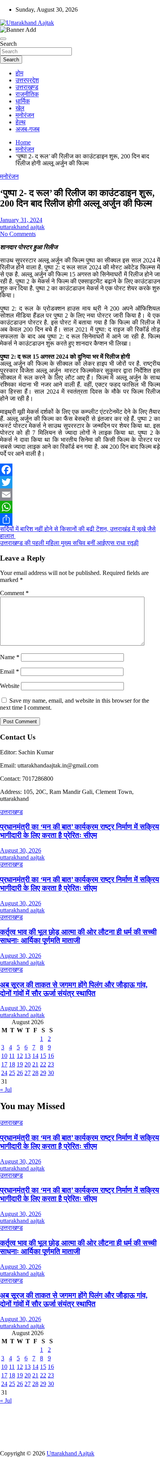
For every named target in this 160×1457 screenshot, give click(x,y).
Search (8, 43)
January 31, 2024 (21, 220)
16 (51, 1055)
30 (51, 1073)
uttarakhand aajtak (22, 227)
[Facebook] (80, 470)
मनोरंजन (25, 115)
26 (20, 1073)
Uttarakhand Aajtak (70, 1453)
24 (4, 1073)
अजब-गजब (28, 129)
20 (27, 1064)
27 (27, 1073)
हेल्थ (21, 122)
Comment (14, 593)
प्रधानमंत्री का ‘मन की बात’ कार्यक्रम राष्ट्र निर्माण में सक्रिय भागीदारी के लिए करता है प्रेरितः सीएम (79, 831)
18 (12, 1064)
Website (9, 685)
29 (43, 1073)
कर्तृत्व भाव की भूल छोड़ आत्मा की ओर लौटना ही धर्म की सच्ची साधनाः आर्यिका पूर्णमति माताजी (78, 936)
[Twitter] (80, 482)
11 (12, 1055)
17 (4, 1064)
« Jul (6, 1089)
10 (4, 1055)
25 (12, 1073)
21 (35, 1064)
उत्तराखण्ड (27, 87)
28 (35, 1073)
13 (27, 1055)
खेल (20, 108)
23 (51, 1064)
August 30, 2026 (20, 850)
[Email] (80, 494)
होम (19, 73)
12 (20, 1055)
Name (9, 657)
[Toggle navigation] (3, 39)
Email (9, 671)
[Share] (80, 519)
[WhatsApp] (80, 507)
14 (35, 1055)
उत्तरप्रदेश (27, 80)
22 (43, 1064)
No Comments (18, 234)
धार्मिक (23, 101)
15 (43, 1055)
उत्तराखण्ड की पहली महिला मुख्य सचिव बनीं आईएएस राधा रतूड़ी (69, 543)
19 (20, 1064)
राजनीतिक (27, 94)
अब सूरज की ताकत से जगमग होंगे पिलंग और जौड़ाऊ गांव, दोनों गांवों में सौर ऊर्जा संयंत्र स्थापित (74, 989)
